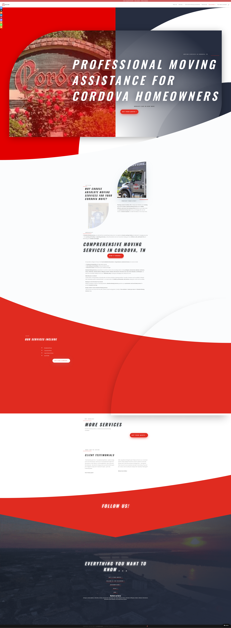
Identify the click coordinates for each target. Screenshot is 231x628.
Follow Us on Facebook (114, 581)
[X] (1, 10)
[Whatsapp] (1, 25)
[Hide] (0, 29)
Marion (124, 597)
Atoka (89, 597)
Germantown (105, 597)
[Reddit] (1, 12)
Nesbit (136, 597)
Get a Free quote (115, 577)
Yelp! (115, 588)
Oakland (140, 597)
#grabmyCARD (115, 584)
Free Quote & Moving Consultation (192, 4)
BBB (115, 592)
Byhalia (92, 597)
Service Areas (212, 4)
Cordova (100, 597)
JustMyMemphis (99, 626)
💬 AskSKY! (226, 625)
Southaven (106, 599)
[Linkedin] (1, 15)
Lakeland (120, 597)
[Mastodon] (1, 20)
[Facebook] (1, 8)
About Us (175, 4)
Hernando (111, 597)
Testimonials (204, 4)
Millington (132, 597)
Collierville (96, 597)
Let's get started (60, 360)
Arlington (85, 597)
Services (180, 4)
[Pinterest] (1, 17)
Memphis (128, 597)
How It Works (115, 255)
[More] (1, 27)
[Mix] (1, 22)
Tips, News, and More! (222, 4)
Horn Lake (116, 597)
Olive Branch (145, 597)
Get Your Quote (128, 111)
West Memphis (112, 599)
